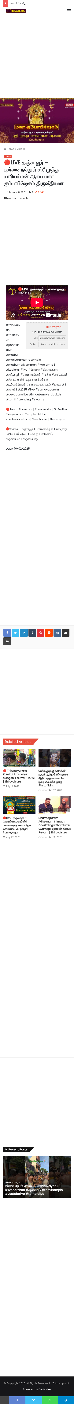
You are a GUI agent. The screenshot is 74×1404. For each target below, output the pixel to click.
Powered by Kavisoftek (37, 1389)
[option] (37, 1177)
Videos (21, 149)
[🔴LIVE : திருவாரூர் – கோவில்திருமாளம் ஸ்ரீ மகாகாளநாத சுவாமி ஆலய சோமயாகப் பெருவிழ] (19, 805)
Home (10, 149)
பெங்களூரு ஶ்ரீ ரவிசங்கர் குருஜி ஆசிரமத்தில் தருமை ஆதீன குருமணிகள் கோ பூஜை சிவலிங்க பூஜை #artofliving (53, 778)
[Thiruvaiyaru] (16, 11)
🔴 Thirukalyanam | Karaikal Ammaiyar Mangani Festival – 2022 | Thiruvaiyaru (19, 776)
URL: (36, 337)
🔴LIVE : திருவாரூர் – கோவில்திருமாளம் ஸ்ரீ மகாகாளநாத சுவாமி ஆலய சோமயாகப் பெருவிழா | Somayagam (17, 825)
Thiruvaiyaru (54, 327)
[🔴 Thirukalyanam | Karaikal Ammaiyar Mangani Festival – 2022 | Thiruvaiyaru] (19, 758)
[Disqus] (37, 898)
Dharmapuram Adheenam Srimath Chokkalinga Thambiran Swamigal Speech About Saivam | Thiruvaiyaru (55, 825)
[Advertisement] (37, 56)
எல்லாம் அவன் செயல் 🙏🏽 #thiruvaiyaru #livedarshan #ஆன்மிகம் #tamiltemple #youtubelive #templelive (34, 1190)
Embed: (34, 344)
